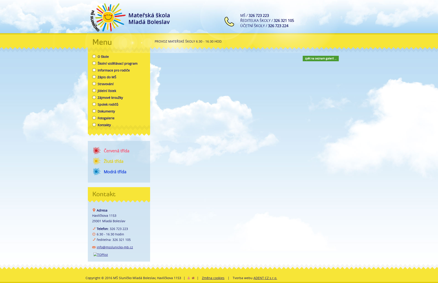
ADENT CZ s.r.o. (265, 278)
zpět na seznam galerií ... (320, 58)
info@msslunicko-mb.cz (115, 247)
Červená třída (116, 150)
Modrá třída (115, 171)
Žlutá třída (113, 161)
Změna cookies (213, 278)
